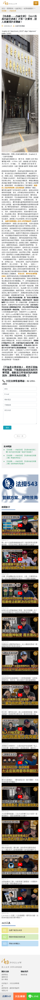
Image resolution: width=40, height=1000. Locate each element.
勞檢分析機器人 (14, 943)
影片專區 (5, 979)
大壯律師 (20, 996)
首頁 (3, 8)
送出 (7, 427)
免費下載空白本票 (15, 930)
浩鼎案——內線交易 (9, 11)
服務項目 (5, 977)
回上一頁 (20, 436)
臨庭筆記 (18, 8)
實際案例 (10, 8)
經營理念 (5, 974)
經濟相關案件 (29, 8)
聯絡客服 (24, 974)
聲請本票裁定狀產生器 (17, 937)
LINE (35, 996)
